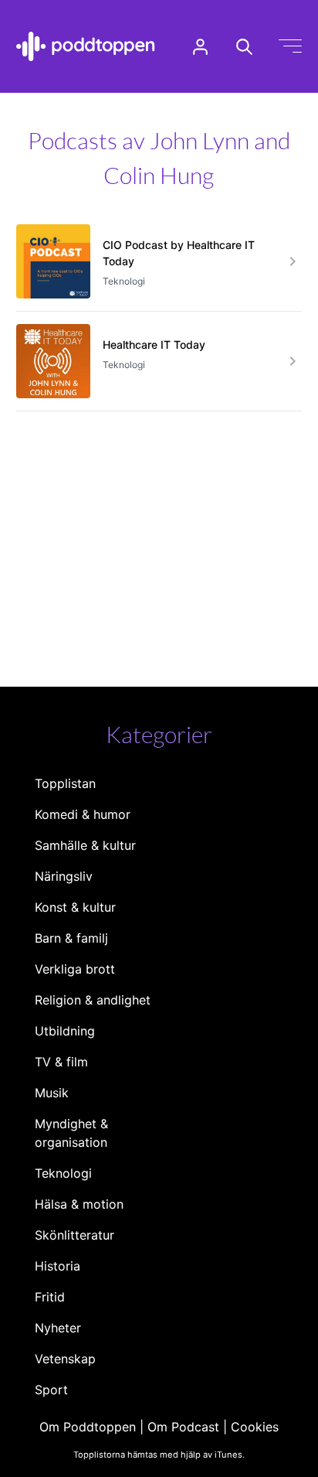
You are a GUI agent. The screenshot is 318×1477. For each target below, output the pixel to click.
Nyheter (58, 1327)
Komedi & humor (82, 814)
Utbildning (65, 1031)
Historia (57, 1266)
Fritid (50, 1297)
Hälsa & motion (79, 1204)
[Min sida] (200, 47)
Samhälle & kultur (85, 845)
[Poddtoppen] (85, 46)
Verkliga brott (75, 969)
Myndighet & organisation (71, 1133)
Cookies (255, 1426)
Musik (52, 1092)
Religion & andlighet (93, 1000)
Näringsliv (64, 876)
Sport (51, 1389)
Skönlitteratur (74, 1235)
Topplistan (65, 783)
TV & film (61, 1061)
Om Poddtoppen (87, 1426)
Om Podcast (183, 1426)
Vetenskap (65, 1358)
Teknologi (63, 1173)
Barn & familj (71, 938)
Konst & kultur (75, 907)
